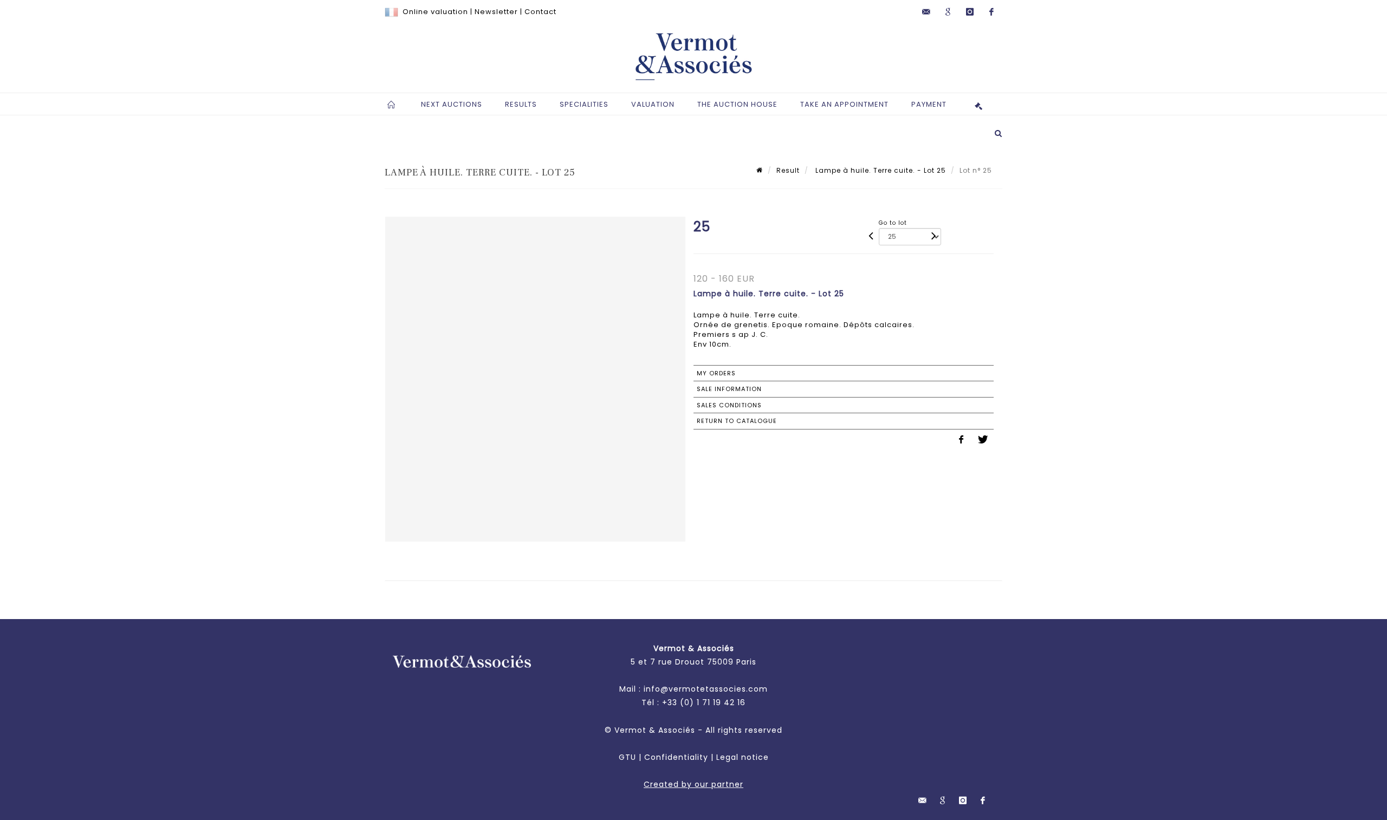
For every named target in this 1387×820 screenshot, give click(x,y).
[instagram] (970, 12)
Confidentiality (676, 757)
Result (788, 170)
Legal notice (742, 757)
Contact (540, 11)
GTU (627, 757)
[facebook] (991, 12)
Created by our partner (693, 784)
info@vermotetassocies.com (706, 689)
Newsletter (496, 11)
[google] (948, 12)
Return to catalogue (737, 420)
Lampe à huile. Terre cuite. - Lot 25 (879, 170)
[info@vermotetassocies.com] (926, 12)
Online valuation (435, 11)
